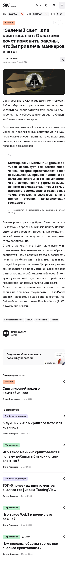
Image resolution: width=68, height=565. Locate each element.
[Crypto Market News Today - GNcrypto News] (9, 5)
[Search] (54, 5)
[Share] (62, 59)
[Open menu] (62, 5)
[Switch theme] (46, 5)
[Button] (54, 5)
